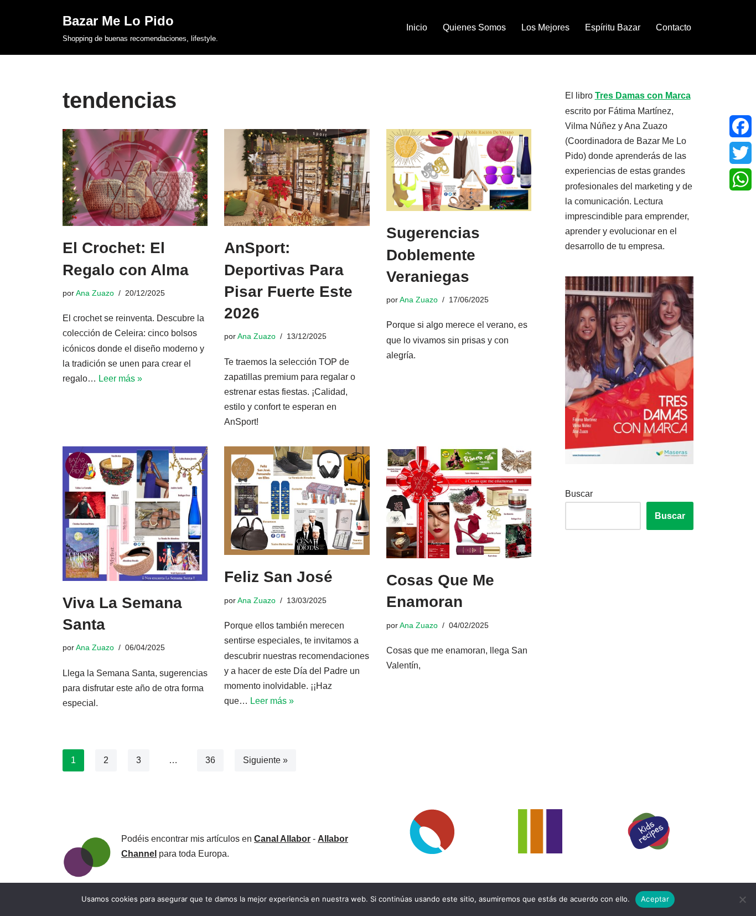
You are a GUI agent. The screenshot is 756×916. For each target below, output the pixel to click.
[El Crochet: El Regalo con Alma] (135, 177)
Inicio (416, 27)
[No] (742, 899)
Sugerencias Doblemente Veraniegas (433, 254)
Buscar (579, 493)
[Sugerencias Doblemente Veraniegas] (458, 170)
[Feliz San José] (296, 500)
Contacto (673, 27)
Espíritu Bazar (612, 27)
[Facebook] (740, 126)
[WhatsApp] (740, 179)
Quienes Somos (474, 27)
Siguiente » (265, 760)
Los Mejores (545, 27)
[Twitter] (740, 153)
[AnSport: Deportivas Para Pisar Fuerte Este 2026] (296, 177)
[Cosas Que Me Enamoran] (458, 502)
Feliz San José (278, 576)
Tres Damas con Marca (643, 95)
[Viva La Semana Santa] (135, 513)
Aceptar (655, 898)
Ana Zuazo (95, 293)
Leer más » (120, 378)
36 (210, 760)
